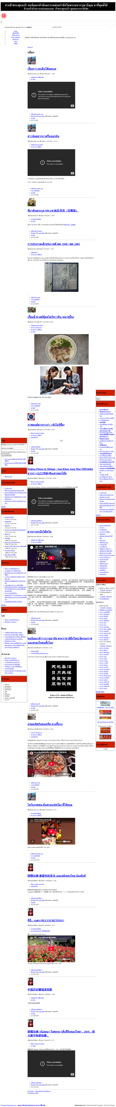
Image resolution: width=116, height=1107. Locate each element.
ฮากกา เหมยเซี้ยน (105, 612)
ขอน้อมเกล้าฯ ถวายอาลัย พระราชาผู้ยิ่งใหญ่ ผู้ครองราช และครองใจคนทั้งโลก (16, 597)
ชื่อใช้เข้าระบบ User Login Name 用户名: (13, 444)
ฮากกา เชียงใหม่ (104, 620)
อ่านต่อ (33, 118)
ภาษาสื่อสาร (103, 546)
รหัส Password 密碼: (7, 448)
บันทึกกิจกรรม (104, 542)
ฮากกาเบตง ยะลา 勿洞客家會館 (40, 931)
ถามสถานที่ (8, 488)
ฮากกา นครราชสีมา (106, 629)
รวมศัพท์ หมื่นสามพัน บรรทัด (13, 632)
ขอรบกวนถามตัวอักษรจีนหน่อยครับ (15, 530)
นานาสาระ (103, 540)
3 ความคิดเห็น (35, 190)
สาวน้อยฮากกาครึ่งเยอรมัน (13, 571)
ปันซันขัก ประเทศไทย (106, 610)
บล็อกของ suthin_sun (37, 114)
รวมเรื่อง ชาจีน (104, 474)
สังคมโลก (102, 534)
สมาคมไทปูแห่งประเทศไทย (105, 722)
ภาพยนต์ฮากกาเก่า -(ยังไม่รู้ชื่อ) (14, 585)
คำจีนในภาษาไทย (10, 641)
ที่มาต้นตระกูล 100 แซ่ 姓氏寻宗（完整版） (53, 210)
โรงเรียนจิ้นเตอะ (104, 598)
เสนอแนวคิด (103, 566)
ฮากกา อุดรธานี (104, 682)
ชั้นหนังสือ (16, 33)
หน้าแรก (30, 47)
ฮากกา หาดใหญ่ (104, 677)
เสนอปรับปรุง (103, 568)
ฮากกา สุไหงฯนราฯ (105, 675)
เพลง (15, 41)
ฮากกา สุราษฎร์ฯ (105, 669)
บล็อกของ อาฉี (35, 704)
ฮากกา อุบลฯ (103, 688)
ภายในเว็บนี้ (103, 544)
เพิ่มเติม (3, 506)
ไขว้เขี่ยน (7, 538)
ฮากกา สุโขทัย (104, 673)
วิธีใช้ (15, 43)
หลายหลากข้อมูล (10, 550)
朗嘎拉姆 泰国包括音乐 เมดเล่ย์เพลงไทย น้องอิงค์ (57, 875)
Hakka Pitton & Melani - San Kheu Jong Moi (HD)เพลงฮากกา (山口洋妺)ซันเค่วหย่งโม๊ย (15, 589)
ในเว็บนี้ (102, 590)
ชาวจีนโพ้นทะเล (104, 420)
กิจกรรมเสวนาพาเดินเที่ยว (12, 664)
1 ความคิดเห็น (35, 299)
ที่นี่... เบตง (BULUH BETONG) (46, 920)
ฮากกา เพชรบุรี (104, 654)
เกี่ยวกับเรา (15, 39)
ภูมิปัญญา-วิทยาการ (105, 549)
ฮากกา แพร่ (103, 656)
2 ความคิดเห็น (35, 785)
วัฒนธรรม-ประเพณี (37, 144)
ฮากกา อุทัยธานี (104, 686)
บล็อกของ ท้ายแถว (36, 231)
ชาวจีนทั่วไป (103, 529)
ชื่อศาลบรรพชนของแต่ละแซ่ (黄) (14, 490)
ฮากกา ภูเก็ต (103, 658)
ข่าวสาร (102, 527)
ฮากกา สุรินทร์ (104, 671)
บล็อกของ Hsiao (35, 297)
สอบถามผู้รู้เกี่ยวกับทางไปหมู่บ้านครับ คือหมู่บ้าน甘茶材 (107, 505)
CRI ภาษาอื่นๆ (109, 707)
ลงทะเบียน (42, 116)
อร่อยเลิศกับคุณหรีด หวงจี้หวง (13, 601)
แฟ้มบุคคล (34, 252)
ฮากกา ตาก (103, 624)
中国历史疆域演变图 (40, 989)
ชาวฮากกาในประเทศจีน (107, 418)
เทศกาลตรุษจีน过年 (105, 464)
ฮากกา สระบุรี (104, 667)
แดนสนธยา (103, 574)
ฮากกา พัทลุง (103, 650)
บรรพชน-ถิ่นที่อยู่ (36, 219)
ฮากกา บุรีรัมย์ (104, 635)
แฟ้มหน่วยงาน (104, 563)
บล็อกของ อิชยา (36, 447)
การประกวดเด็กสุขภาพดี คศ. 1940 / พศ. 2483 (54, 244)
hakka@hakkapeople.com (23, 1105)
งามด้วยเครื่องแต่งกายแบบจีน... (14, 639)
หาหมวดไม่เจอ (104, 572)
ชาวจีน (33, 79)
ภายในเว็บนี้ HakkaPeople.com (39, 653)
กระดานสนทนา (15, 37)
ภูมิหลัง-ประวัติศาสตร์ (37, 77)
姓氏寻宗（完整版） (70, 224)
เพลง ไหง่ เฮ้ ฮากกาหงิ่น (107, 451)
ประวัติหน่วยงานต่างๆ (106, 477)
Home (15, 31)
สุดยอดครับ (8, 521)
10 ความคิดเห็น (35, 406)
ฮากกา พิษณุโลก (105, 652)
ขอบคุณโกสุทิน (9, 517)
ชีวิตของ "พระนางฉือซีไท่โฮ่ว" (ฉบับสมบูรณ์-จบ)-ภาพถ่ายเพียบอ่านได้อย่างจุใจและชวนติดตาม (15, 645)
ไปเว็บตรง (109, 590)
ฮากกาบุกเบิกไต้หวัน (11, 593)
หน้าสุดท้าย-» (47, 1091)
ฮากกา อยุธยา (104, 680)
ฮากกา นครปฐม (104, 627)
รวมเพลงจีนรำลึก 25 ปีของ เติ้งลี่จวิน (15, 637)
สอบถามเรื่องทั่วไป (105, 525)
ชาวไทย (33, 1046)
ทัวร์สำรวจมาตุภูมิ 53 (106, 460)
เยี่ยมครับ (7, 525)
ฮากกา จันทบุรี (104, 616)
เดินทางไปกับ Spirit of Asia (107, 457)
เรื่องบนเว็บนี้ (34, 651)
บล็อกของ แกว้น (36, 403)
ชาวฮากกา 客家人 (36, 147)
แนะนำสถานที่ (104, 559)
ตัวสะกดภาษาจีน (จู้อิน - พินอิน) (14, 634)
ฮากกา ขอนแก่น (104, 614)
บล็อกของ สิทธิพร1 (36, 520)
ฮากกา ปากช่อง (104, 648)
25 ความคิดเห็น (35, 855)
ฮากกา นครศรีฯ (104, 631)
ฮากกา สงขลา (104, 665)
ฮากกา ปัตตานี (104, 639)
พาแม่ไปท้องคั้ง (9, 668)
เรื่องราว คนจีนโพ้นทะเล (12, 568)
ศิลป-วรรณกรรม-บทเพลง (107, 555)
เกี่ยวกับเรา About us (10, 622)
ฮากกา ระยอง (104, 661)
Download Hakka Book (106, 432)
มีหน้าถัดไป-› (39, 1091)
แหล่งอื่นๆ (102, 570)
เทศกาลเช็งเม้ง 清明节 (106, 466)
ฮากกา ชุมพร (104, 618)
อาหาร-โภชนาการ (36, 327)
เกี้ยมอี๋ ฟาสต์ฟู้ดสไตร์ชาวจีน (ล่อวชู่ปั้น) (51, 316)
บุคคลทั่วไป (34, 437)
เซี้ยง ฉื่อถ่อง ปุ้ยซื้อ (10, 554)
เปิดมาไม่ (7, 534)
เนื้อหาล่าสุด (15, 35)
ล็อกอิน (33, 116)
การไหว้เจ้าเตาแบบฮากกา (12, 662)
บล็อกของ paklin (36, 618)
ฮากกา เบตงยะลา (105, 637)
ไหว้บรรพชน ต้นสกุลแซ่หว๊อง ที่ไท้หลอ (50, 804)
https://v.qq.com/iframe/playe (12, 542)
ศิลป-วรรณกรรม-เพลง (37, 433)
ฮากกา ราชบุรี (104, 663)
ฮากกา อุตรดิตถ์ (104, 684)
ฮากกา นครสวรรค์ (105, 633)
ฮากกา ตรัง (103, 622)
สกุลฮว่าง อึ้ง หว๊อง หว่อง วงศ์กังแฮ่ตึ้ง (16, 546)
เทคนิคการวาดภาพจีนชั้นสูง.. (13, 666)
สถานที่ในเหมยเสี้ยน (105, 455)
